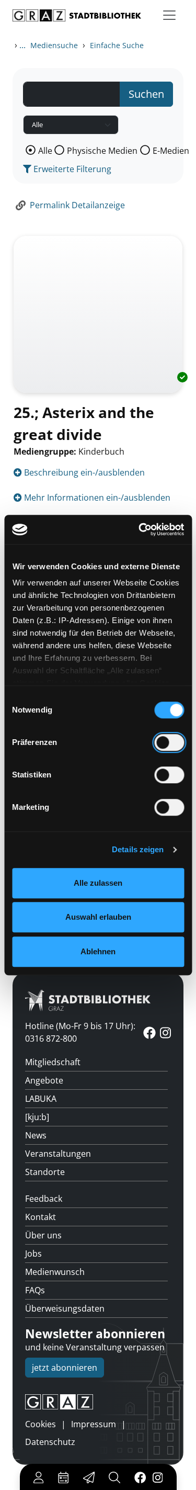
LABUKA (40, 1098)
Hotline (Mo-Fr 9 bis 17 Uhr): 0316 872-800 (80, 1032)
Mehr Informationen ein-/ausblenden (96, 497)
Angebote (44, 1080)
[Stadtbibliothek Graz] (77, 15)
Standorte (45, 1172)
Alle (45, 150)
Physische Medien (102, 150)
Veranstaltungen (58, 1153)
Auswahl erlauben (98, 916)
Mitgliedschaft (52, 1062)
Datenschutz (50, 1442)
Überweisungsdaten (65, 1308)
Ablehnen (98, 951)
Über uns (43, 1235)
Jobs (33, 1253)
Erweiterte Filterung (71, 169)
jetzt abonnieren (64, 1367)
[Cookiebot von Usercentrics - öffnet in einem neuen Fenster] (139, 529)
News (36, 1135)
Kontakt (40, 1217)
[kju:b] (37, 1117)
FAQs (35, 1290)
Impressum (93, 1424)
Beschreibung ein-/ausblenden (83, 472)
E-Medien (171, 150)
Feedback (43, 1198)
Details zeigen (138, 849)
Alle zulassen (98, 882)
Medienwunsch (55, 1272)
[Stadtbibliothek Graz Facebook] (140, 1477)
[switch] (169, 742)
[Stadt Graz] (98, 1402)
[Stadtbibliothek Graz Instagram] (157, 1477)
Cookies (40, 1424)
